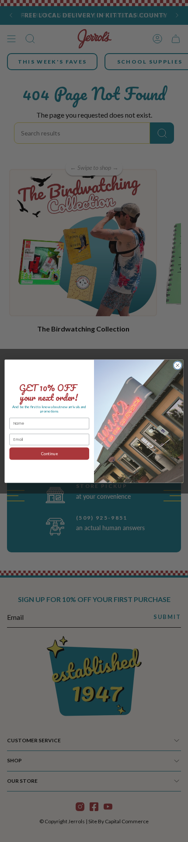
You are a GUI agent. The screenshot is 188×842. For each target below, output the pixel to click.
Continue (49, 453)
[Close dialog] (177, 365)
